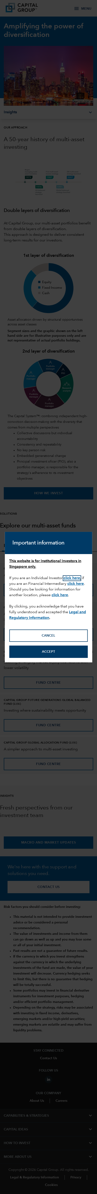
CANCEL (48, 635)
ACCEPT (48, 651)
